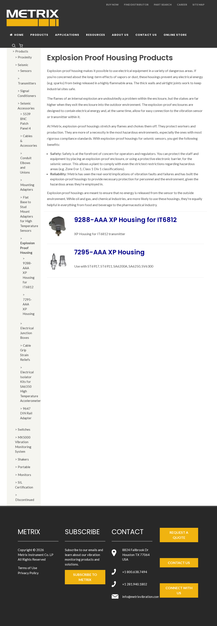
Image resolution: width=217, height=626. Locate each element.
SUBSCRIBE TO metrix (85, 577)
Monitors (24, 475)
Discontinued (24, 500)
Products (21, 51)
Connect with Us (179, 590)
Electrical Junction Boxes (27, 332)
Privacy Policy (28, 573)
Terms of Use (27, 568)
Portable (24, 467)
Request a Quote (179, 534)
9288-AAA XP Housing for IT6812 (125, 219)
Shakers (23, 459)
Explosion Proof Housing (27, 247)
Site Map (198, 4)
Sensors (26, 71)
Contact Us (179, 563)
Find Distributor (136, 4)
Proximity (25, 57)
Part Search (163, 4)
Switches (24, 429)
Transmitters (27, 83)
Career (182, 4)
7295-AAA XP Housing (109, 252)
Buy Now (112, 4)
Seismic (23, 65)
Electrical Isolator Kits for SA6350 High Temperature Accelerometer (30, 386)
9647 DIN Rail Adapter (26, 413)
